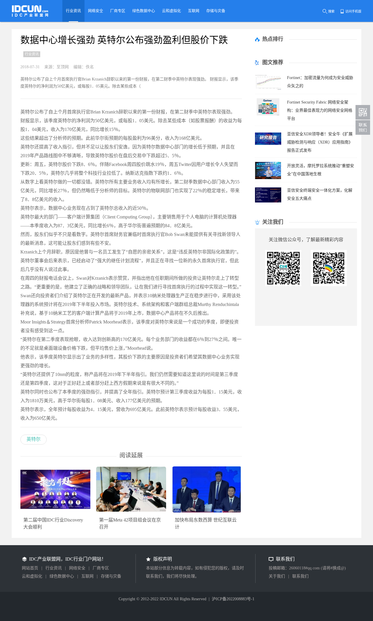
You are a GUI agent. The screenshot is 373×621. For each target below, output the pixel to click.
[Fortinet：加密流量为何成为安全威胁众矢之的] (268, 89)
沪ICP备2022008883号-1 (233, 599)
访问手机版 (353, 11)
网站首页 (30, 568)
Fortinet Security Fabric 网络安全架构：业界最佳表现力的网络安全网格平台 (319, 110)
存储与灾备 (111, 576)
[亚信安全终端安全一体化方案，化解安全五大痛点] (268, 202)
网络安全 (77, 568)
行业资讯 (53, 568)
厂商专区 (101, 568)
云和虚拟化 (32, 576)
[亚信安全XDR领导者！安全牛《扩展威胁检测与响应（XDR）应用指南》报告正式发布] (268, 145)
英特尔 (34, 439)
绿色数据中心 (62, 576)
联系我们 (300, 576)
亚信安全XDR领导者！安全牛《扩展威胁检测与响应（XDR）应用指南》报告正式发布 (320, 142)
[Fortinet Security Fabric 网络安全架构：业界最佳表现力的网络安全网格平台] (268, 113)
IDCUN (166, 599)
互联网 (87, 576)
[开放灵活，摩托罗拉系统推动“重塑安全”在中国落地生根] (268, 177)
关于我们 (277, 576)
